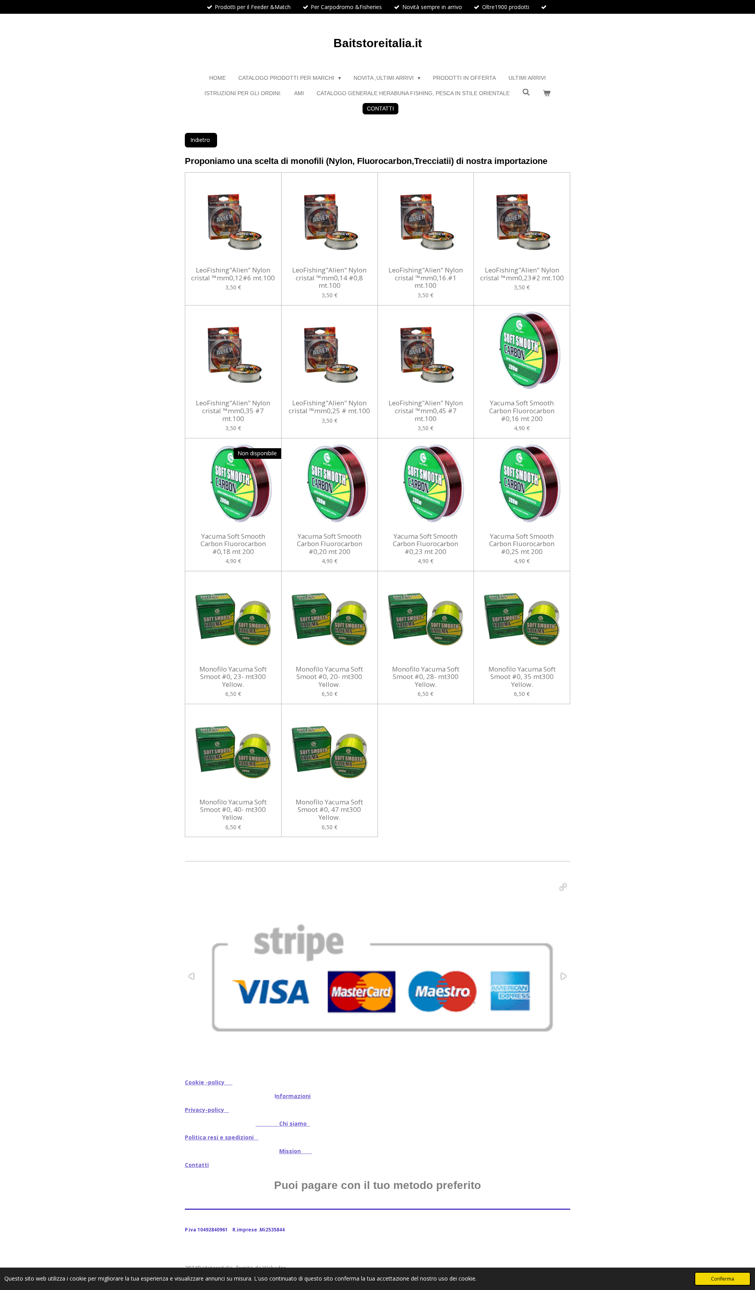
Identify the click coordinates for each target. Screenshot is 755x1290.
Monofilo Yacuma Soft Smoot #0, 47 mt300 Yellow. (329, 809)
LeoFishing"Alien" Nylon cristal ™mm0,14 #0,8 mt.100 (329, 277)
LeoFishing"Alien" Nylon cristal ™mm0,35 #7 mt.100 (233, 410)
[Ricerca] (526, 92)
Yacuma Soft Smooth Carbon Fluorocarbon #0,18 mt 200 (233, 544)
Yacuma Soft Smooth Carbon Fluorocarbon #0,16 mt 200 (521, 410)
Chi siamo (283, 1123)
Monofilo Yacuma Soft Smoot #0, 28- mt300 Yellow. (425, 676)
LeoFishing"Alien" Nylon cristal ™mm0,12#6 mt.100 (233, 274)
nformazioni (293, 1096)
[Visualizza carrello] (546, 93)
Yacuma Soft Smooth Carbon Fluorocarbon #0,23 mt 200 (425, 544)
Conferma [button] (722, 1278)
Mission (295, 1151)
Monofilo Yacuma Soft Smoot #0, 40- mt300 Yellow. (233, 809)
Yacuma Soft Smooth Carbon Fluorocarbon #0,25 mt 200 (521, 544)
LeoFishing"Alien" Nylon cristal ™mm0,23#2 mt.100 (522, 274)
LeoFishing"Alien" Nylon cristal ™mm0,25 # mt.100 (329, 406)
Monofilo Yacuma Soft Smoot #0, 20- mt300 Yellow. (329, 676)
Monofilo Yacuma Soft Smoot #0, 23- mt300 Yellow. (233, 676)
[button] (563, 887)
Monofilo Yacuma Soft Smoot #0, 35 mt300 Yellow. (522, 676)
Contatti (197, 1165)
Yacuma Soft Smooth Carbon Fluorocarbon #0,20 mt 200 (329, 544)
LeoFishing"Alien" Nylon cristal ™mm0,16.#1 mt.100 (426, 277)
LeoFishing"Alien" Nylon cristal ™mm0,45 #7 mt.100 (426, 410)
